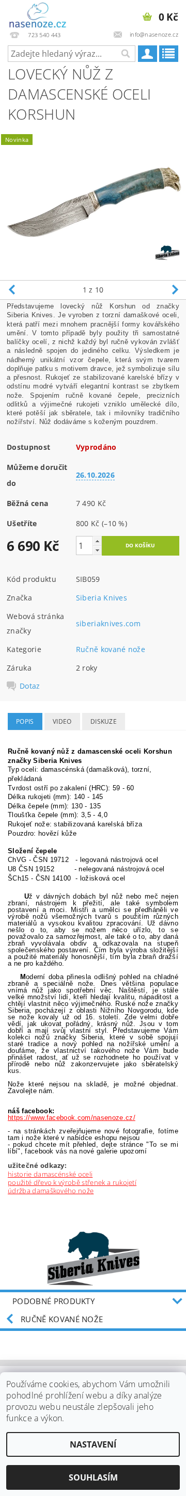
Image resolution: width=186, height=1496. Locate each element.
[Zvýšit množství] (97, 541)
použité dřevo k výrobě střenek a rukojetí (72, 1182)
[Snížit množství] (97, 550)
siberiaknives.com (108, 623)
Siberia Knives (101, 598)
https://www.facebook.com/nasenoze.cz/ (71, 1117)
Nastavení (93, 1444)
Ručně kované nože (110, 649)
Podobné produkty (53, 1301)
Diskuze (103, 721)
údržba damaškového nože (51, 1190)
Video (62, 721)
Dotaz (30, 686)
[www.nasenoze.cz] (38, 13)
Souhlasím (93, 1477)
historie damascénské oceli (50, 1174)
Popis (25, 721)
